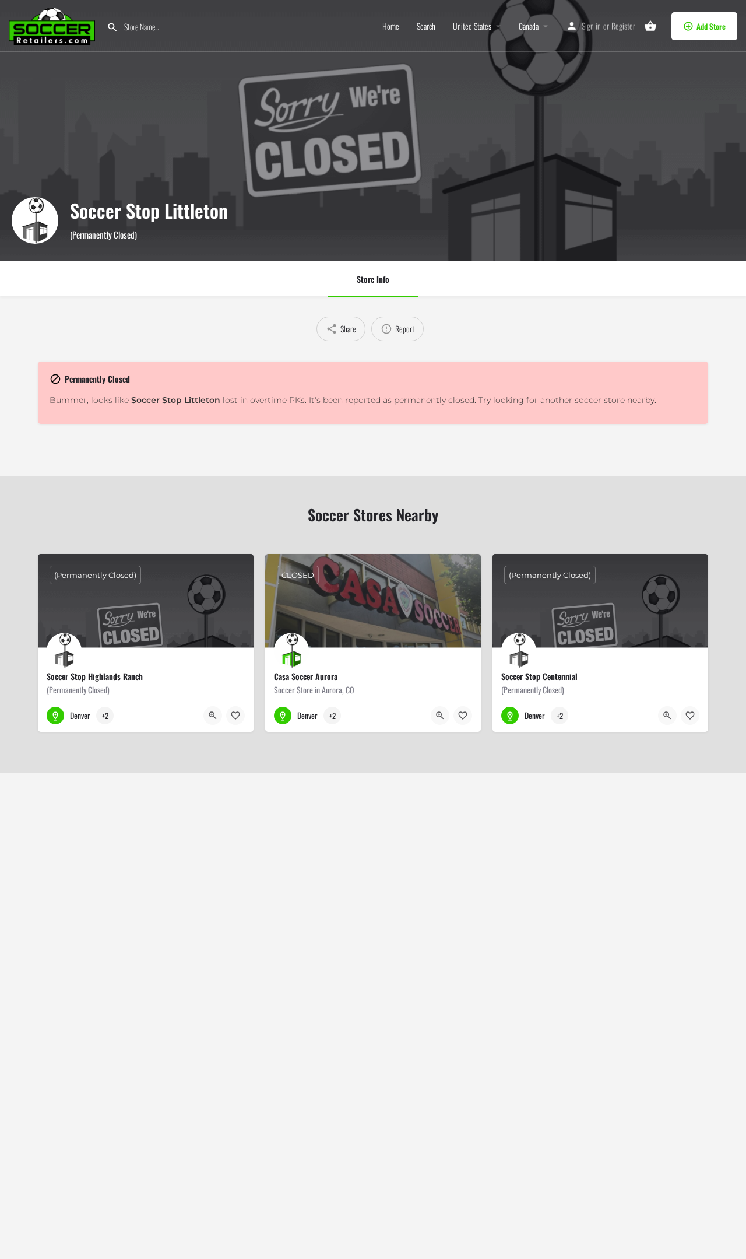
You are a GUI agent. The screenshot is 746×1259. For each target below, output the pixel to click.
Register (623, 26)
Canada (529, 26)
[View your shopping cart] (650, 26)
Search (426, 26)
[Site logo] (53, 25)
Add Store (711, 26)
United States (472, 26)
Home (390, 26)
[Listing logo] (35, 220)
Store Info (373, 279)
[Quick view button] (212, 715)
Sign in (591, 26)
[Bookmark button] (235, 715)
